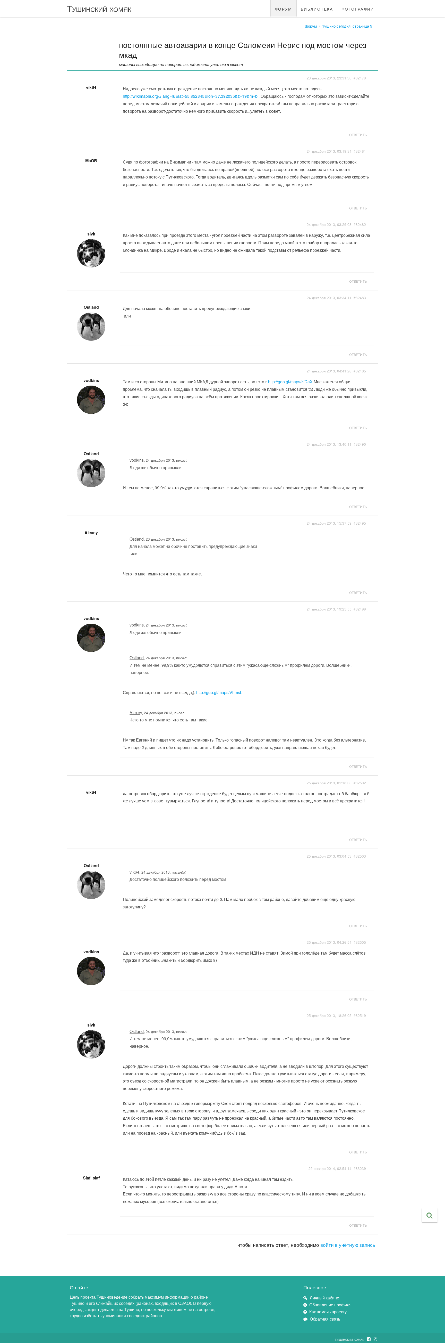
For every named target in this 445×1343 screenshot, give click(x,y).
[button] (430, 1215)
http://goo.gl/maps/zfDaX (290, 382)
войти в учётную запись (347, 1244)
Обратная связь (325, 1319)
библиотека (317, 8)
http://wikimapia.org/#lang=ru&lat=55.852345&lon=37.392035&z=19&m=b (190, 96)
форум (283, 8)
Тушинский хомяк (99, 8)
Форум (311, 26)
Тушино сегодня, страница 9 (347, 26)
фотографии (357, 8)
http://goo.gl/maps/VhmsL (219, 692)
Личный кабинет (325, 1298)
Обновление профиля (330, 1305)
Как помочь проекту (328, 1312)
